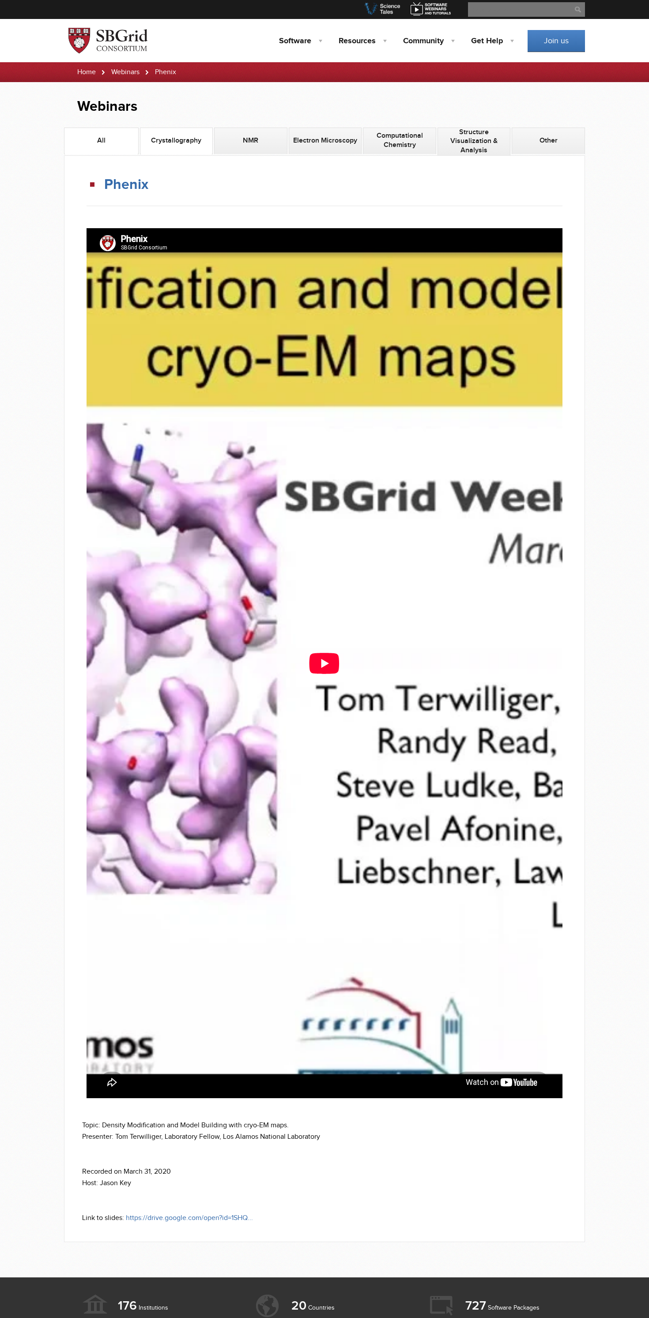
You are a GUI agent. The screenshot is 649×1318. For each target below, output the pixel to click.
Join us (556, 40)
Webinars (125, 72)
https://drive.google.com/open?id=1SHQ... (189, 1218)
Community (423, 41)
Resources (357, 41)
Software (295, 41)
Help (487, 41)
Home (86, 72)
